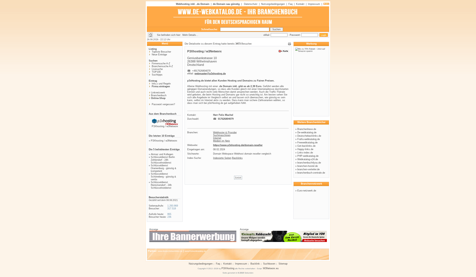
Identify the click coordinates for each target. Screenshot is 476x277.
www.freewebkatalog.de (195, 251)
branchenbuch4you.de (309, 162)
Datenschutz (251, 4)
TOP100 (156, 71)
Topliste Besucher (161, 51)
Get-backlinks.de (306, 145)
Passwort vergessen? (163, 104)
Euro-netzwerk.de (306, 190)
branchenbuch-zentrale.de (311, 172)
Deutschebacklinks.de (309, 135)
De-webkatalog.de (306, 132)
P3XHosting (227, 268)
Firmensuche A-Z (160, 63)
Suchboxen (269, 263)
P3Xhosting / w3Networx (165, 126)
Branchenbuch (158, 95)
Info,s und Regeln (161, 83)
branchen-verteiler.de (308, 169)
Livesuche (157, 69)
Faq (290, 4)
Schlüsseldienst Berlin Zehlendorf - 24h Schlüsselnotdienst (163, 160)
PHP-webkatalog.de (308, 156)
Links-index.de (305, 152)
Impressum (314, 4)
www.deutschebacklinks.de (170, 251)
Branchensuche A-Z (162, 66)
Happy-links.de (305, 149)
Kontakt (300, 4)
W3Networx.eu (271, 268)
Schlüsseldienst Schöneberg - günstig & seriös (163, 176)
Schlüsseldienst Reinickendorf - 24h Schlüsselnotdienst (161, 185)
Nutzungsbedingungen (273, 4)
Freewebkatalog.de (307, 142)
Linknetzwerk (158, 92)
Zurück (238, 178)
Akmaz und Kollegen (162, 154)
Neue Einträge (159, 54)
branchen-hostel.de (307, 166)
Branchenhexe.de (306, 129)
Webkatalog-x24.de (307, 159)
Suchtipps (157, 74)
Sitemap (283, 263)
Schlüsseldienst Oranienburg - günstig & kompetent (163, 168)
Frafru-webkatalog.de (308, 139)
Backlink (255, 263)
